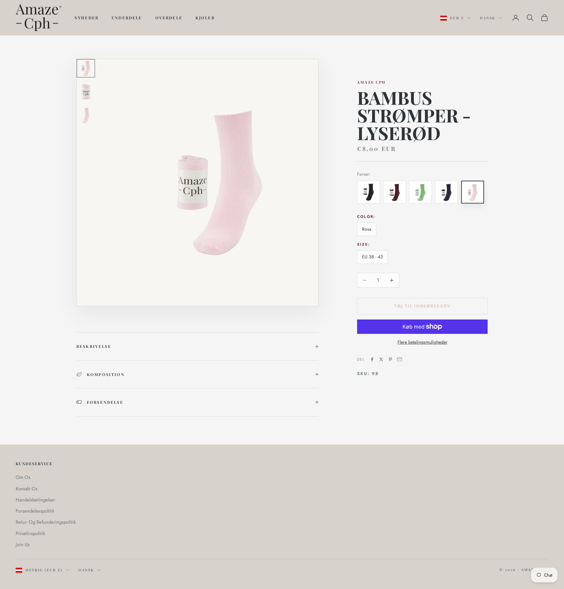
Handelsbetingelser (35, 499)
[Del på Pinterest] (390, 359)
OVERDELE (168, 17)
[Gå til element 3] (86, 115)
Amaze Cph (371, 82)
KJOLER (205, 17)
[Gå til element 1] (86, 68)
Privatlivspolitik (30, 533)
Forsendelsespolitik (35, 511)
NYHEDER (86, 17)
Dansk (487, 17)
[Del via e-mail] (399, 359)
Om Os (23, 477)
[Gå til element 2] (86, 92)
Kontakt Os (27, 488)
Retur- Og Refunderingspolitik (46, 522)
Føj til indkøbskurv (422, 306)
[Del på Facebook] (372, 359)
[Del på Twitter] (381, 359)
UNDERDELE (127, 17)
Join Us (23, 544)
